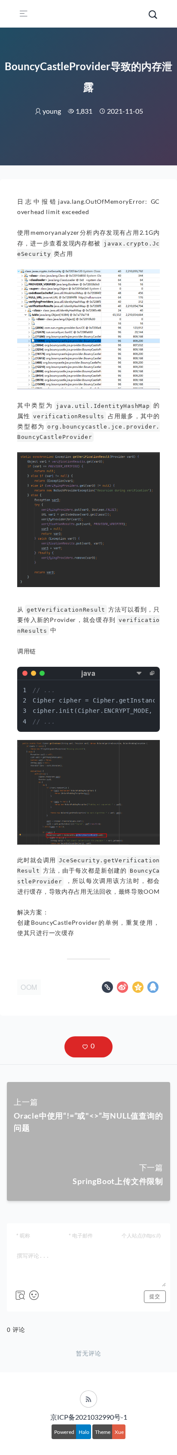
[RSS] (88, 1399)
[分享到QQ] (153, 989)
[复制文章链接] (108, 989)
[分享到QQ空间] (138, 989)
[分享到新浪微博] (123, 989)
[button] (88, 1046)
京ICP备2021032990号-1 (88, 1417)
